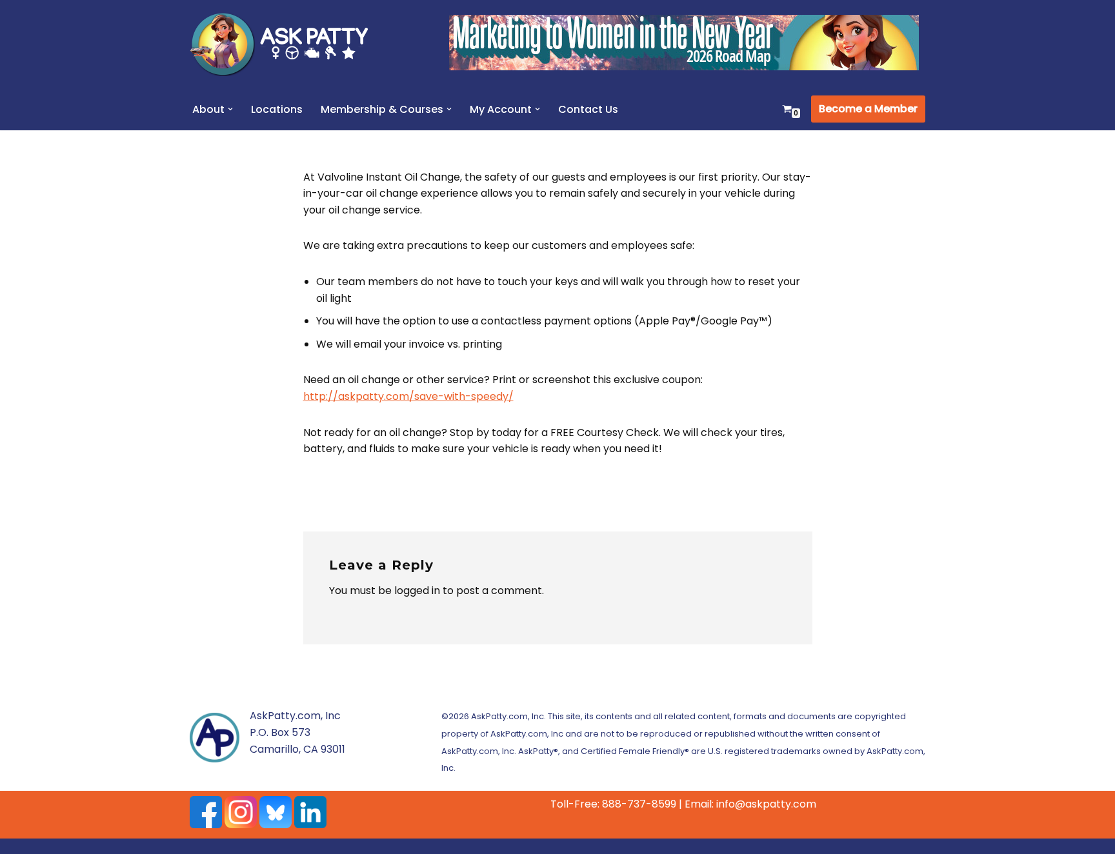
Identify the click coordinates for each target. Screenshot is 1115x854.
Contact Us (588, 109)
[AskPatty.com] (286, 44)
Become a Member (868, 108)
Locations (277, 109)
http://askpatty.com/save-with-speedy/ (408, 396)
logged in (417, 590)
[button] (230, 109)
